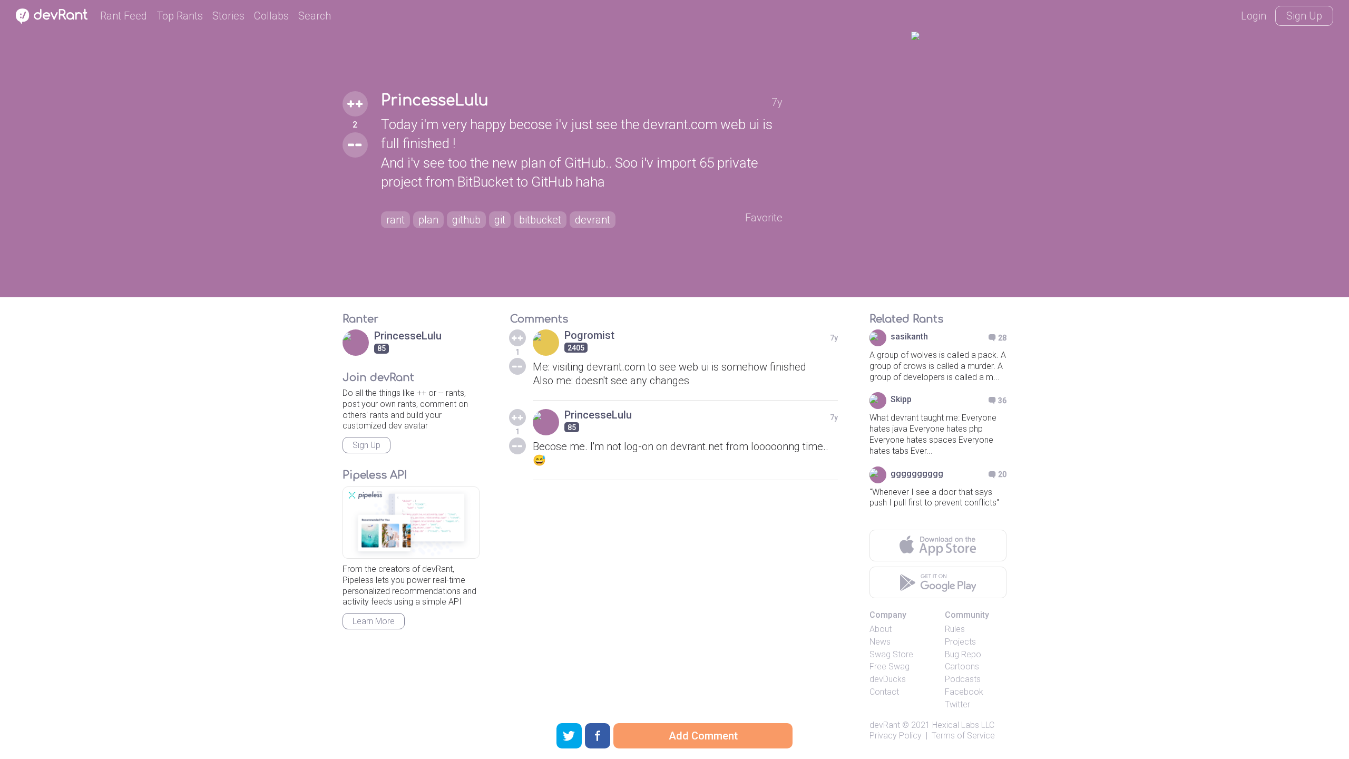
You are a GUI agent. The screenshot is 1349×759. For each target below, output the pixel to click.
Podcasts (963, 679)
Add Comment (703, 735)
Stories (228, 15)
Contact (884, 692)
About (880, 629)
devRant (884, 725)
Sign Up (1304, 15)
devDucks (887, 679)
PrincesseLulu (434, 100)
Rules (955, 629)
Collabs (271, 15)
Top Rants (180, 15)
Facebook (964, 692)
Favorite (764, 217)
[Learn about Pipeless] (411, 522)
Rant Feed (123, 15)
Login (1253, 15)
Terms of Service (963, 736)
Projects (960, 642)
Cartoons (962, 666)
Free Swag (889, 666)
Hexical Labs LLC (963, 725)
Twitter (957, 704)
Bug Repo (963, 654)
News (880, 642)
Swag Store (891, 654)
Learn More (374, 621)
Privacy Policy (895, 736)
